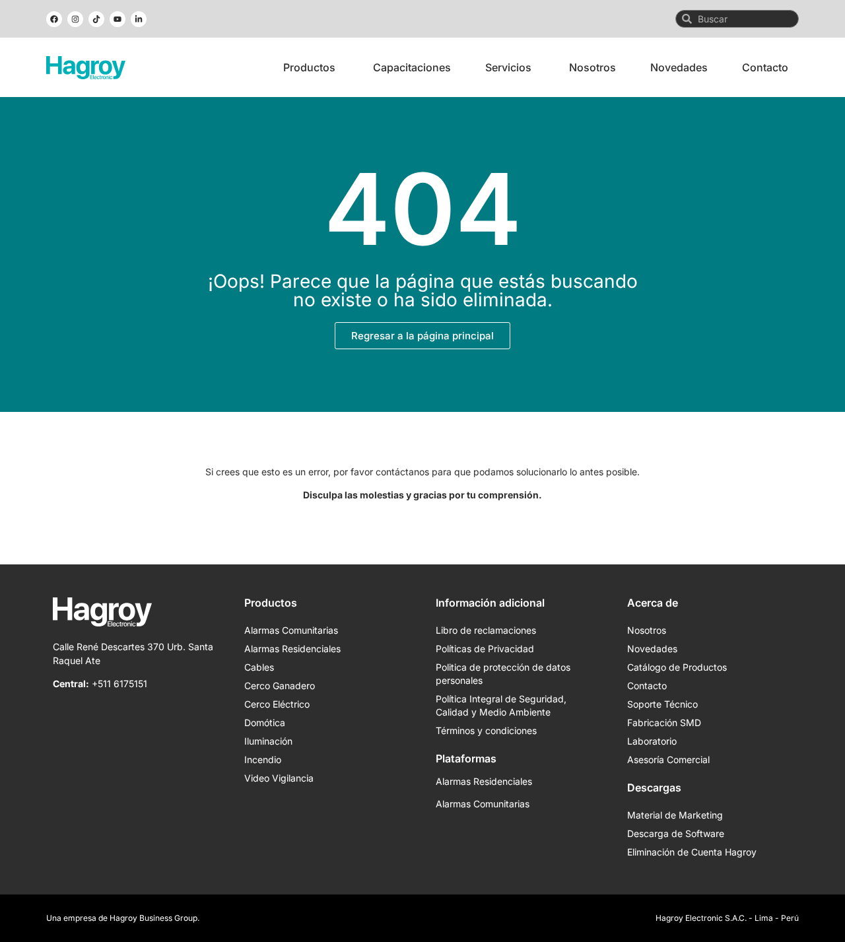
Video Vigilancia (279, 778)
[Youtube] (117, 19)
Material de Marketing (675, 815)
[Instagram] (75, 19)
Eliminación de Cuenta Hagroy (692, 852)
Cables (259, 667)
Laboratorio (652, 741)
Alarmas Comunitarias (291, 630)
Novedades (652, 648)
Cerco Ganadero (279, 685)
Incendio (262, 759)
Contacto (647, 685)
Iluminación (268, 741)
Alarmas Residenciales (292, 648)
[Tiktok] (96, 19)
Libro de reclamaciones (486, 630)
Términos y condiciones (486, 730)
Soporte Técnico (662, 704)
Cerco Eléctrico (277, 704)
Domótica (264, 722)
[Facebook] (54, 19)
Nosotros (646, 630)
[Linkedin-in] (139, 19)
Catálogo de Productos (677, 667)
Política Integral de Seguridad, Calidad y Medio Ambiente (501, 705)
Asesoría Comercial (668, 759)
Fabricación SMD (664, 722)
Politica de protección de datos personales (503, 673)
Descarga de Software (675, 833)
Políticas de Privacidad (485, 648)
